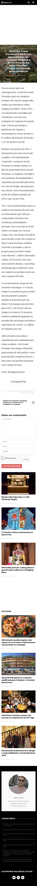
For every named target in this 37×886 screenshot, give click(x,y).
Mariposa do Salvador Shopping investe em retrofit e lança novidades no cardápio (15, 402)
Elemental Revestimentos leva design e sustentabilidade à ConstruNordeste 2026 (18, 753)
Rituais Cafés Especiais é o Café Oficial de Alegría (15, 498)
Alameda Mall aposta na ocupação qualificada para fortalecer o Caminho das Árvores (18, 680)
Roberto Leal (6, 824)
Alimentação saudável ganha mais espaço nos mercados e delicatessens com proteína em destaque (18, 642)
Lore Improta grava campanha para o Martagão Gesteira (20, 392)
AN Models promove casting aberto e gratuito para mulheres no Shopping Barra (17, 570)
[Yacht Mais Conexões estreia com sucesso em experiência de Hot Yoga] (18, 701)
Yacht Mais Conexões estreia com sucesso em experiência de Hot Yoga (17, 716)
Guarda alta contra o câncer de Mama (22, 829)
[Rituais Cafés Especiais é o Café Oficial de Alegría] (18, 483)
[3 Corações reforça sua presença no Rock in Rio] (18, 518)
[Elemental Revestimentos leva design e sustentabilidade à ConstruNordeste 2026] (18, 737)
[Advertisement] (18, 25)
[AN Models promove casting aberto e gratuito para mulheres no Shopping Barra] (18, 554)
